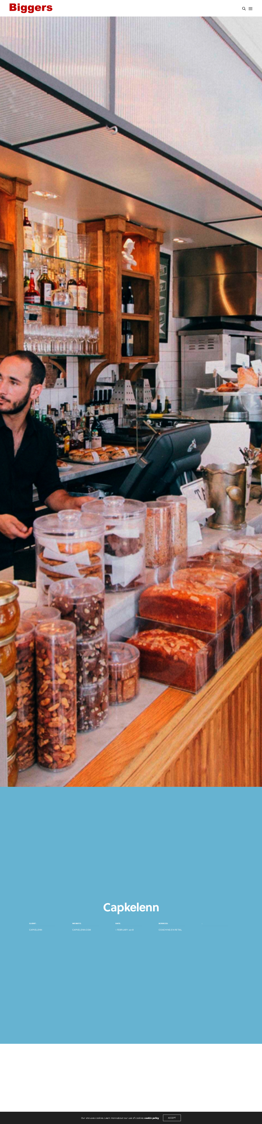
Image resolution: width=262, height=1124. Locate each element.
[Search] (244, 8)
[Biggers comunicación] (31, 8)
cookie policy (151, 1118)
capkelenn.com (81, 929)
